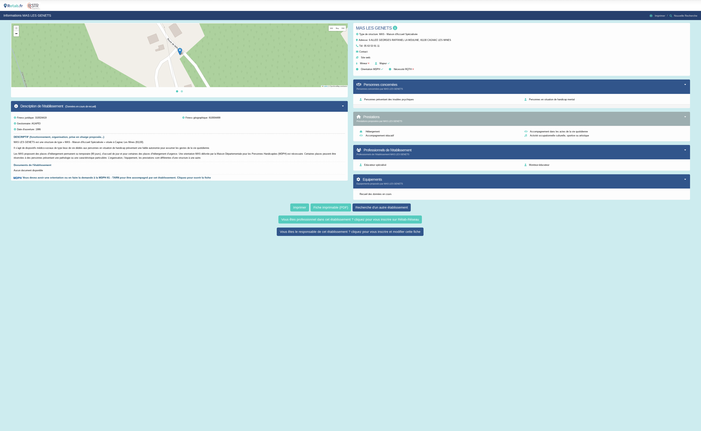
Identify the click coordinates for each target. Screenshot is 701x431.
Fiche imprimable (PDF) (330, 207)
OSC (343, 28)
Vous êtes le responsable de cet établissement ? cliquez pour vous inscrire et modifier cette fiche (350, 232)
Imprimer (299, 207)
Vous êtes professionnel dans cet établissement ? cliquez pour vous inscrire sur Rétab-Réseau (350, 219)
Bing (337, 28)
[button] (180, 51)
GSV (331, 28)
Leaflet (325, 86)
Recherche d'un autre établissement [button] (381, 207)
